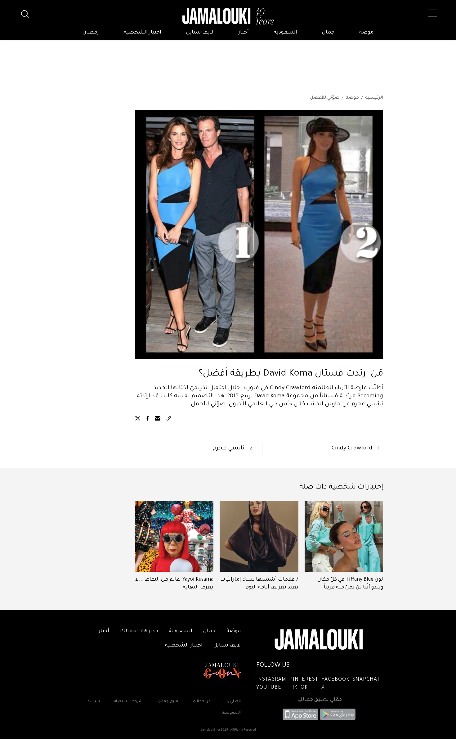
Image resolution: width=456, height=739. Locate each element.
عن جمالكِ (202, 702)
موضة (366, 32)
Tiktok (298, 688)
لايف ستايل (199, 32)
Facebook (335, 680)
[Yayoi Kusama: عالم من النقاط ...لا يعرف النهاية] (174, 536)
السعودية (285, 32)
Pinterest (303, 680)
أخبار (243, 32)
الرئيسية (374, 98)
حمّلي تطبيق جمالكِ (319, 700)
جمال (328, 32)
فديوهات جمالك (139, 631)
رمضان (91, 32)
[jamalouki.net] (228, 16)
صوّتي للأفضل (324, 98)
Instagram (271, 680)
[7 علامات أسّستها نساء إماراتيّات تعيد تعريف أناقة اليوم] (259, 536)
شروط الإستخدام (127, 702)
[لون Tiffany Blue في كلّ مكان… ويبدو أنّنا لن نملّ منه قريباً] (344, 536)
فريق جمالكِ (167, 702)
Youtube (268, 688)
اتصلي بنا (233, 702)
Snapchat (366, 680)
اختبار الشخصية (142, 32)
